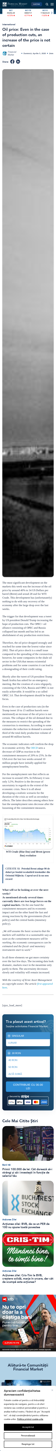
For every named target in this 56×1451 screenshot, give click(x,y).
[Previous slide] (4, 13)
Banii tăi (6, 1164)
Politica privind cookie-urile (30, 1419)
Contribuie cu (28, 1086)
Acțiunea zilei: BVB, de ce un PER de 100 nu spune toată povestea (25, 1225)
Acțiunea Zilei (9, 1219)
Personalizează (28, 1435)
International (8, 24)
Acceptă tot (28, 1427)
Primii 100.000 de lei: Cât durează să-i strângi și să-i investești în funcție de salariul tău (27, 1173)
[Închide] (52, 1390)
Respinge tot (28, 1444)
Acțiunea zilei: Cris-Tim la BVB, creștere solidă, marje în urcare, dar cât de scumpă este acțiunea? (27, 1279)
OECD (34, 747)
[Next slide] (51, 13)
